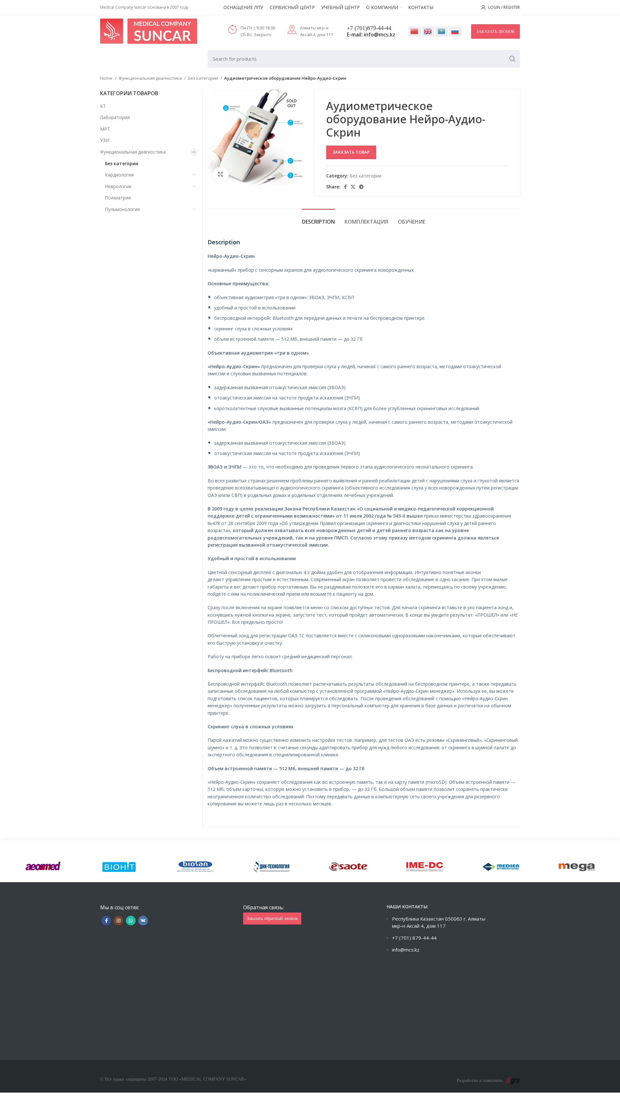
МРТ (105, 129)
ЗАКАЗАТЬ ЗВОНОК (495, 31)
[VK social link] (143, 920)
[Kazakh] (442, 31)
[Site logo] (148, 31)
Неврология (118, 186)
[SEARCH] (512, 59)
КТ (103, 106)
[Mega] (577, 867)
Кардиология (119, 175)
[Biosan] (196, 867)
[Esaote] (348, 867)
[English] (428, 31)
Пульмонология (122, 209)
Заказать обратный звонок (272, 918)
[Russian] (455, 31)
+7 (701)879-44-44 (369, 28)
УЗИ (104, 140)
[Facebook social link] (345, 187)
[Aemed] (43, 867)
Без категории (203, 78)
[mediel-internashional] (501, 867)
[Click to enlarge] (220, 174)
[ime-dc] (424, 867)
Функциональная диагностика (151, 78)
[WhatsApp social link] (131, 920)
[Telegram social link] (361, 187)
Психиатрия (118, 198)
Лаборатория (115, 117)
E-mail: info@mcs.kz (371, 34)
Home (106, 78)
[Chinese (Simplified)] (414, 31)
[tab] (318, 218)
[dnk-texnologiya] (272, 867)
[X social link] (353, 187)
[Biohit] (119, 867)
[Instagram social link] (118, 920)
